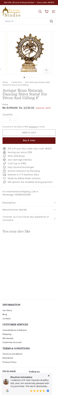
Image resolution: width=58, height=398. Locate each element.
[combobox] (29, 21)
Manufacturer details (15, 209)
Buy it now (29, 140)
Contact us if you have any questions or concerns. (26, 218)
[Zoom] (46, 70)
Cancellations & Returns (15, 330)
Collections (16, 82)
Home (5, 82)
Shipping (7, 334)
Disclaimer (8, 358)
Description (9, 202)
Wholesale (8, 338)
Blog (5, 314)
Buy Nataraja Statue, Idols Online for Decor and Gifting (26, 83)
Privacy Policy (9, 362)
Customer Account (12, 342)
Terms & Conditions (12, 354)
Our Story (7, 310)
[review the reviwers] (14, 391)
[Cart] (46, 11)
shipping (33, 127)
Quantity (8, 114)
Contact (7, 318)
